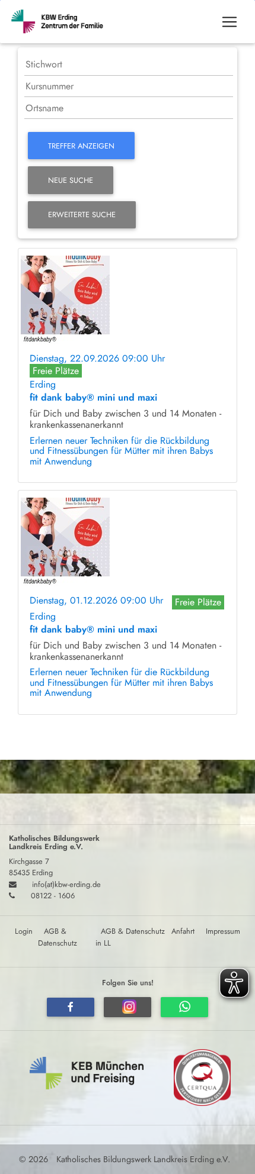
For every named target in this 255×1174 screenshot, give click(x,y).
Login (24, 931)
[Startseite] (62, 21)
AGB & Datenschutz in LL (130, 936)
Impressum (223, 931)
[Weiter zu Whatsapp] (184, 1007)
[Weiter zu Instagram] (127, 1007)
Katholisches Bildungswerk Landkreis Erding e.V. (142, 1159)
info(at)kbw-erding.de (66, 884)
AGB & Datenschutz (57, 936)
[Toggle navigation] (229, 22)
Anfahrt (183, 931)
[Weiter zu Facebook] (70, 1007)
